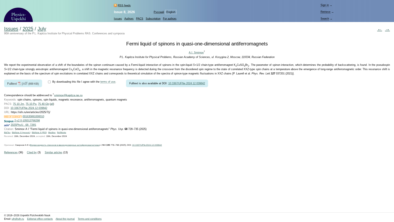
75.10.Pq (31, 103)
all (51, 103)
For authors (169, 18)
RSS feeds (124, 5)
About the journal (65, 218)
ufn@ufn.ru (18, 218)
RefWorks (61, 132)
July (42, 28)
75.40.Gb (43, 103)
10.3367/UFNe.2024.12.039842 (186, 83)
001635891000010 (33, 116)
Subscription (153, 18)
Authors (129, 18)
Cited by (32, 152)
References (11, 152)
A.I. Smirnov (196, 52)
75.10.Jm (18, 103)
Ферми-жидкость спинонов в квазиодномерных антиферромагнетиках (65, 145)
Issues (118, 18)
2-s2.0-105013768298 (27, 120)
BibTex (7, 132)
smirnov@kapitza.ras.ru (68, 95)
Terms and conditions (90, 218)
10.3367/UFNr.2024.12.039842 (147, 145)
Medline (52, 132)
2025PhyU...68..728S (23, 124)
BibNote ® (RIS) (39, 132)
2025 (28, 28)
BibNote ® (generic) (21, 132)
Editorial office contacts (40, 218)
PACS (139, 18)
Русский (159, 12)
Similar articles (53, 152)
